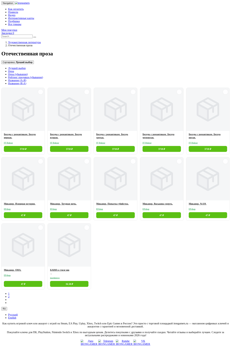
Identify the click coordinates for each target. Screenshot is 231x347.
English (12, 317)
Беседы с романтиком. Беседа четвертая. (158, 136)
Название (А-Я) (17, 80)
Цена (11, 71)
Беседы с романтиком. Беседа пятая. (205, 136)
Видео (11, 15)
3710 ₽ (23, 149)
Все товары (14, 24)
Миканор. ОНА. (12, 270)
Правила (13, 12)
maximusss (55, 278)
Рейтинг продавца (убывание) (25, 77)
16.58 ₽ (69, 284)
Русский (13, 314)
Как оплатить (16, 9)
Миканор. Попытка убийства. (112, 204)
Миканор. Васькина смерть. (158, 204)
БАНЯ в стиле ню (59, 270)
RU (4, 308)
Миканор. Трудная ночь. (63, 204)
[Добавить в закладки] (40, 92)
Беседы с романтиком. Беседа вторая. (66, 136)
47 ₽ (23, 215)
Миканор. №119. (197, 204)
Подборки (14, 21)
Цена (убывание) (18, 74)
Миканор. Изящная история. (20, 204)
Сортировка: (17, 62)
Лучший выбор (17, 68)
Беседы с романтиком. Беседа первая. (20, 136)
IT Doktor (8, 143)
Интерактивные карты (21, 18)
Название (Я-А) (17, 83)
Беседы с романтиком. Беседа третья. (112, 136)
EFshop (7, 209)
